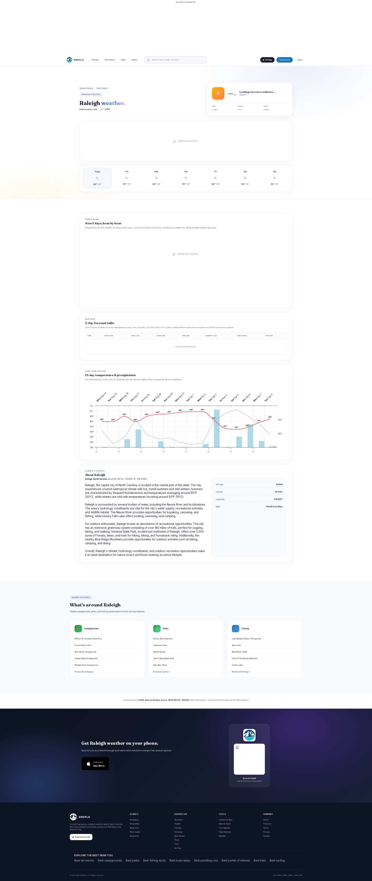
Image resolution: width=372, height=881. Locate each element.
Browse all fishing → (241, 672)
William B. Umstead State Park (88, 639)
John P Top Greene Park (163, 658)
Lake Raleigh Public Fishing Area (246, 639)
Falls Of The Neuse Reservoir (244, 658)
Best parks (132, 860)
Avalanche (134, 836)
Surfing (177, 848)
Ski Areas (178, 820)
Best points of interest (236, 860)
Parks (176, 840)
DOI (301, 875)
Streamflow (135, 824)
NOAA (285, 875)
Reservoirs (134, 828)
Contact (266, 836)
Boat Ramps (179, 836)
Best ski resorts (84, 860)
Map (123, 60)
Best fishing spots (154, 860)
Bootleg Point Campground (86, 665)
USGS (279, 875)
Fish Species (224, 828)
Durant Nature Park (83, 645)
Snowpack (134, 820)
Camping (178, 832)
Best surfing (277, 860)
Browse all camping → (84, 672)
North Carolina (102, 88)
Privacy (266, 832)
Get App (268, 60)
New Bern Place (160, 665)
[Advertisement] (186, 28)
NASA (296, 875)
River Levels (135, 832)
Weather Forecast (86, 88)
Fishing (177, 828)
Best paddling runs (206, 860)
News (134, 60)
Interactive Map (225, 820)
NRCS (290, 875)
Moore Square (159, 652)
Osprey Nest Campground (86, 658)
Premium (267, 824)
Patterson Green (160, 645)
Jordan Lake (237, 665)
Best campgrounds (110, 860)
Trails (176, 844)
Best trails (260, 860)
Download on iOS (82, 837)
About (265, 820)
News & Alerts (225, 824)
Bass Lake (236, 645)
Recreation (110, 60)
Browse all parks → (161, 672)
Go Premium (284, 60)
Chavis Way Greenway (163, 639)
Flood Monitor (225, 832)
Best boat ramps (180, 860)
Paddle (177, 824)
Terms (266, 828)
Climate (94, 60)
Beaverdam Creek (239, 652)
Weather (222, 836)
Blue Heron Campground (85, 652)
